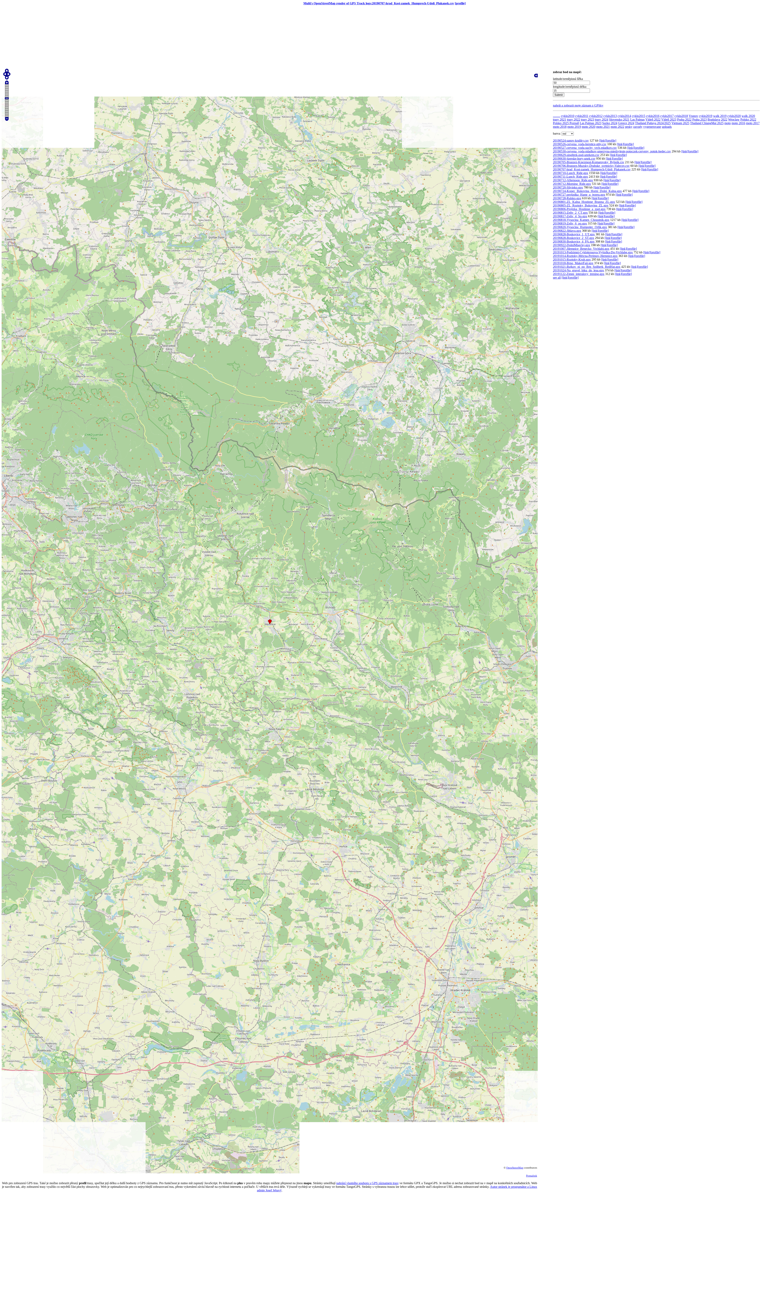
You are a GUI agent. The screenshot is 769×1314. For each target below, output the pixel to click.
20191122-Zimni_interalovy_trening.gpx (578, 274)
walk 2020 (748, 116)
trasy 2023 (587, 119)
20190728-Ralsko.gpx (567, 198)
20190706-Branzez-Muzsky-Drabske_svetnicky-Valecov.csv (591, 165)
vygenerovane (652, 126)
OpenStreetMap (514, 1167)
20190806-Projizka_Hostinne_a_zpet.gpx (579, 209)
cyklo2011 (581, 116)
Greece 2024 (626, 123)
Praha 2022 (684, 119)
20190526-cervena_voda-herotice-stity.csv (579, 144)
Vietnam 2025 (680, 123)
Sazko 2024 (609, 123)
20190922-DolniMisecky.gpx (571, 245)
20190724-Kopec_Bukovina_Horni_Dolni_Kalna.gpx (587, 191)
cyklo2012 (596, 116)
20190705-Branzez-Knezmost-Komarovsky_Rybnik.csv (588, 162)
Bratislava (714, 119)
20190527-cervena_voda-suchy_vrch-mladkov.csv (585, 147)
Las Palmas (637, 119)
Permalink (531, 1175)
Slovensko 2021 (619, 119)
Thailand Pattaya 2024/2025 (653, 123)
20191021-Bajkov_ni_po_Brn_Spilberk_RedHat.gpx (586, 266)
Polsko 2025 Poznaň (566, 123)
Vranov (693, 116)
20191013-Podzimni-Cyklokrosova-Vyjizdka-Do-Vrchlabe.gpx (593, 252)
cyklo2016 (652, 116)
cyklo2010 (567, 116)
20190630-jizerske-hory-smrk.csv (574, 158)
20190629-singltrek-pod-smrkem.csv (576, 155)
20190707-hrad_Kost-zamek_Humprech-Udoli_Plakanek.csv (592, 169)
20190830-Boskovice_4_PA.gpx (574, 241)
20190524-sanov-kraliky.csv (571, 140)
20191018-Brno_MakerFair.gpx (573, 263)
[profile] (460, 3)
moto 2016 (738, 123)
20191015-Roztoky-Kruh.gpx (572, 259)
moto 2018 (560, 126)
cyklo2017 (667, 116)
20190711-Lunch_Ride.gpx (570, 176)
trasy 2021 (559, 119)
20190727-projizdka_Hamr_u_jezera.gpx (579, 194)
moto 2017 (753, 123)
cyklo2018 (681, 116)
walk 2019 (720, 116)
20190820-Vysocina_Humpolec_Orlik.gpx (580, 227)
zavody (637, 126)
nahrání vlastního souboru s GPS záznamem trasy (367, 1183)
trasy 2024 (601, 119)
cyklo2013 (610, 116)
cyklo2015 (638, 116)
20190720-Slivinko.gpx (568, 187)
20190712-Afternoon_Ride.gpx (573, 180)
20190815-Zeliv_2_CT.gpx (570, 212)
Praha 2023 (699, 119)
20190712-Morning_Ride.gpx (572, 183)
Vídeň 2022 (652, 119)
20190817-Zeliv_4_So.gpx (570, 216)
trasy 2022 (573, 119)
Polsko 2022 (748, 119)
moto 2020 (588, 126)
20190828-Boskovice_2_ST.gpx (573, 238)
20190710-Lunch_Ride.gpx (570, 173)
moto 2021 (603, 126)
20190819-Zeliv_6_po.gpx (570, 223)
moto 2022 (617, 126)
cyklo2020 (734, 116)
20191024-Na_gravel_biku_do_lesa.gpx (578, 270)
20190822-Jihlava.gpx (567, 230)
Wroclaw (734, 119)
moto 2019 (574, 126)
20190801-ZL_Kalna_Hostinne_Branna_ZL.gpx (584, 202)
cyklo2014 (624, 116)
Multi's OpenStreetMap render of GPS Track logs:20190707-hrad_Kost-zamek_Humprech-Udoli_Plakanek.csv (378, 3)
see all (557, 277)
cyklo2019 (705, 116)
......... (556, 116)
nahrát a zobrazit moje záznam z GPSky (578, 105)
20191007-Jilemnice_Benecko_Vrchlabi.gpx (581, 248)
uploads (667, 126)
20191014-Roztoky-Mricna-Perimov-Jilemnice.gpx (585, 256)
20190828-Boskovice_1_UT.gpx (574, 234)
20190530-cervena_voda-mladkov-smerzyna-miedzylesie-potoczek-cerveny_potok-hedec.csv (612, 151)
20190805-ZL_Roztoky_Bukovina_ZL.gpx (580, 205)
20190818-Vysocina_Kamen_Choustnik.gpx (581, 220)
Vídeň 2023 (668, 119)
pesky (628, 126)
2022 (724, 119)
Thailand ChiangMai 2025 (707, 123)
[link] (602, 140)
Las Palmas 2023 (590, 123)
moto (727, 123)
